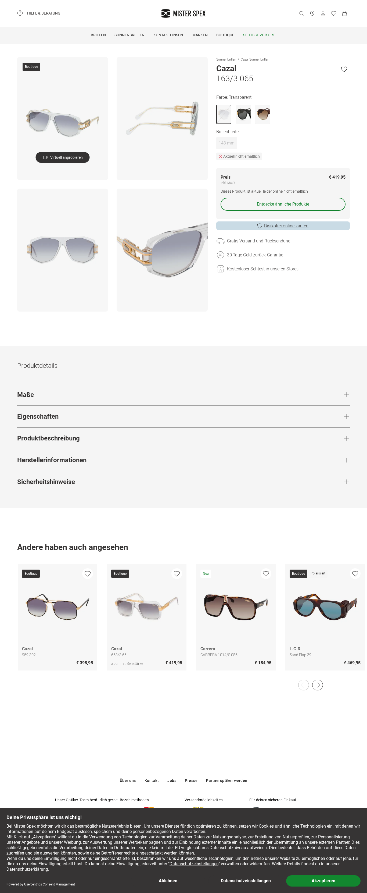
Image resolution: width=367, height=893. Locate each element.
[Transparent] (223, 114)
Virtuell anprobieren (66, 157)
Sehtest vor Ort (259, 35)
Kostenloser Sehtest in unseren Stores (262, 269)
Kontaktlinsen (168, 35)
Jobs (171, 780)
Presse (191, 780)
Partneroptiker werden (226, 780)
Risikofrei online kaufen (286, 226)
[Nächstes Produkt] (317, 685)
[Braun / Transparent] (262, 114)
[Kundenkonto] (323, 13)
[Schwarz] (243, 114)
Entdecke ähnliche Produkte (283, 204)
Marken (200, 35)
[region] (183, 623)
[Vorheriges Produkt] (303, 685)
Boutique (225, 35)
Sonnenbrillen (129, 35)
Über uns (128, 780)
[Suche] (301, 13)
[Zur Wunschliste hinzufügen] (344, 69)
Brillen (98, 35)
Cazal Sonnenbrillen (255, 59)
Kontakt (152, 780)
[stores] (312, 13)
